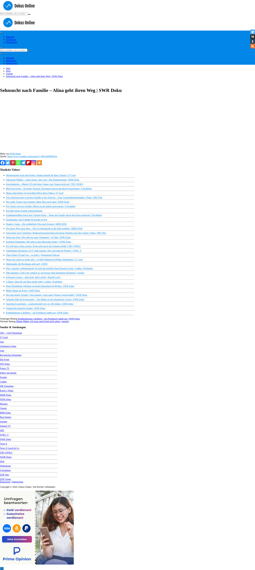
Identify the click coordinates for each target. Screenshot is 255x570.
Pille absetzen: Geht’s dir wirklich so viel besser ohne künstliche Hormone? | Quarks (45, 273)
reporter (3, 421)
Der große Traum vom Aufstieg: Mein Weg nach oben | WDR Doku (37, 202)
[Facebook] (2, 162)
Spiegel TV (5, 426)
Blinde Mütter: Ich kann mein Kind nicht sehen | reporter (42, 321)
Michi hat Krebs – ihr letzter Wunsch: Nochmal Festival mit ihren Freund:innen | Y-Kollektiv (49, 188)
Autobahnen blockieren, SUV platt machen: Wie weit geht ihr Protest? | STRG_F (44, 250)
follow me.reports (8, 373)
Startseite (10, 37)
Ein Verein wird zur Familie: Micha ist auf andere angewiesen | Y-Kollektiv (41, 206)
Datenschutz (11, 42)
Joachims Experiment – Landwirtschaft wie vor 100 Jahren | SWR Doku (39, 304)
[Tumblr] (252, 41)
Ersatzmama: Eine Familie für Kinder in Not (26, 219)
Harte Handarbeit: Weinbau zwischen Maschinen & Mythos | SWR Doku (40, 286)
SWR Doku (15, 153)
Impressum (11, 39)
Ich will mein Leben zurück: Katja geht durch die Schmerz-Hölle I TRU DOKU (43, 246)
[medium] (252, 36)
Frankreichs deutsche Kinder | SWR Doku (25, 308)
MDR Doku (5, 395)
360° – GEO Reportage (11, 333)
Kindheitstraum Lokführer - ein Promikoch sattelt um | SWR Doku (49, 319)
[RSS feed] (252, 46)
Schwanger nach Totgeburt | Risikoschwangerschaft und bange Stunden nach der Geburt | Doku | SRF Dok (56, 233)
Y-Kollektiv (5, 470)
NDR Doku (5, 399)
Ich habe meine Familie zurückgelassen (24, 211)
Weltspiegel (5, 466)
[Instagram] (33, 162)
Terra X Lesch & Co (9, 448)
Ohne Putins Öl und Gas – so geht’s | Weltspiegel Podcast (32, 255)
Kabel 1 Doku (6, 390)
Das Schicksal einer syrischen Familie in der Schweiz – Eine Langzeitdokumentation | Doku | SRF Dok (54, 197)
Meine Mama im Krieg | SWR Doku (23, 290)
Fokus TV (5, 368)
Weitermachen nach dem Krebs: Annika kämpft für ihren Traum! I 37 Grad (41, 175)
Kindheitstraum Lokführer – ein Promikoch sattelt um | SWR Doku (37, 312)
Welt (2, 461)
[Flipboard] (28, 162)
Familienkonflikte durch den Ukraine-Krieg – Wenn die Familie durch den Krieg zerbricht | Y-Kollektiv (54, 215)
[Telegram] (23, 162)
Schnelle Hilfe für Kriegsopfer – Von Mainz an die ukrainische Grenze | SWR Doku (45, 299)
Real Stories (5, 417)
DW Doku (5, 364)
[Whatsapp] (18, 162)
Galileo (3, 381)
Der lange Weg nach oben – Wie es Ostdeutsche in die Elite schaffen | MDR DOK (44, 228)
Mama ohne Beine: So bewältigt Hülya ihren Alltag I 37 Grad (34, 193)
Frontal (3, 377)
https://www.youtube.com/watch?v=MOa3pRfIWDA (32, 156)
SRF (2, 430)
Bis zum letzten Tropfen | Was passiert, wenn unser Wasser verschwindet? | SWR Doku (46, 295)
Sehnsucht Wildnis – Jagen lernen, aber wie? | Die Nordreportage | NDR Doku (42, 179)
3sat (2, 342)
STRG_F (4, 435)
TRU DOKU (6, 452)
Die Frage (4, 359)
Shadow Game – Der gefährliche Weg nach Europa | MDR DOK (36, 224)
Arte (2, 350)
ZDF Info (4, 475)
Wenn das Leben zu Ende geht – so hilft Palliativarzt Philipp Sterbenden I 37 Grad (44, 259)
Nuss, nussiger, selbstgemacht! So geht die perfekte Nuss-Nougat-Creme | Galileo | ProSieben (49, 268)
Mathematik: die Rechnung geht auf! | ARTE (27, 264)
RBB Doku (5, 412)
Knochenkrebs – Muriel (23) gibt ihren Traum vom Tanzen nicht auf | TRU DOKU (45, 184)
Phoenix (4, 404)
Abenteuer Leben (8, 346)
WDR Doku (6, 457)
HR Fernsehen (7, 386)
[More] (39, 162)
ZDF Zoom (5, 479)
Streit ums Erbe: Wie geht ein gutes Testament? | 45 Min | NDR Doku (38, 237)
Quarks (3, 408)
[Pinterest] (12, 162)
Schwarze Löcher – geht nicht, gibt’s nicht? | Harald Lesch (33, 277)
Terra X (3, 443)
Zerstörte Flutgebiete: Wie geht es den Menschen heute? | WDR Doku (38, 242)
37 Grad (4, 337)
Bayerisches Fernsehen (10, 355)
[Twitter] (7, 162)
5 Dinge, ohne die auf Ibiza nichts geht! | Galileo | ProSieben (34, 281)
